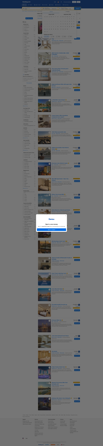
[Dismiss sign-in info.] (66, 216)
